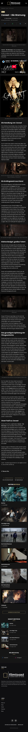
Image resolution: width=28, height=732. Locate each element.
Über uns (3, 702)
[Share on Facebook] (5, 23)
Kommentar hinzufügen (14, 612)
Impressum (20, 724)
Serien (2, 707)
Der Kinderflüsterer (6, 544)
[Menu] (2, 3)
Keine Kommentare (6, 20)
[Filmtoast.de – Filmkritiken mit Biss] (14, 3)
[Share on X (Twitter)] (20, 23)
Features (3, 709)
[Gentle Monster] (14, 555)
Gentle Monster (5, 564)
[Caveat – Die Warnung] (14, 35)
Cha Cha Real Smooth (8, 480)
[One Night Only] (14, 514)
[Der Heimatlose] (14, 576)
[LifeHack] (14, 596)
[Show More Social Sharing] (25, 23)
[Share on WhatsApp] (12, 23)
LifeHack (3, 605)
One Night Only (5, 523)
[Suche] (26, 3)
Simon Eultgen (8, 18)
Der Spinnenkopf (19, 480)
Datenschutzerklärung (11, 724)
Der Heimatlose (5, 585)
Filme (3, 11)
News (2, 711)
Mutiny (3, 503)
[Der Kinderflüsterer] (14, 535)
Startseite (3, 8)
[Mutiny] (14, 494)
